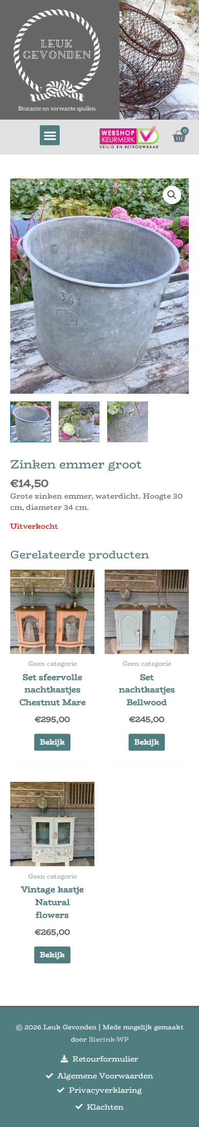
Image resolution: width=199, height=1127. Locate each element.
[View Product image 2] (79, 421)
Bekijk (52, 742)
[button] (50, 135)
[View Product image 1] (30, 421)
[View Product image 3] (127, 421)
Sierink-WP (109, 1039)
